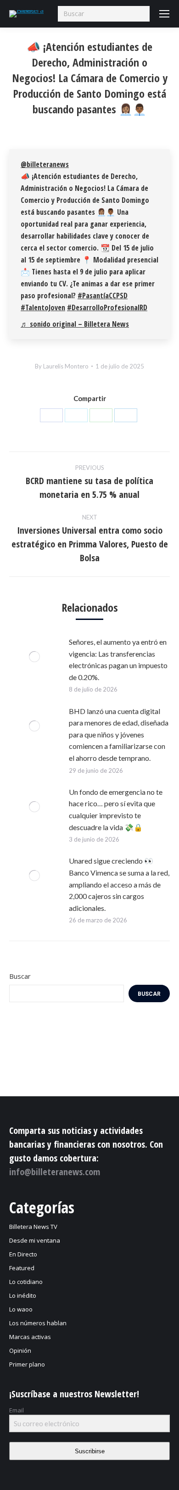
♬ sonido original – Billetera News (75, 324)
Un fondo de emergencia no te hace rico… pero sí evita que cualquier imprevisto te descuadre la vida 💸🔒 (115, 809)
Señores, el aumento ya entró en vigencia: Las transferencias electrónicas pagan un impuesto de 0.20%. (118, 659)
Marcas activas (30, 1337)
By (62, 366)
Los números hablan (38, 1323)
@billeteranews (45, 164)
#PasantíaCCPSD (103, 295)
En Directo (23, 1254)
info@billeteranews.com (54, 1172)
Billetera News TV (33, 1226)
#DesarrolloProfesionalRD (107, 307)
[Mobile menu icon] (164, 13)
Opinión (20, 1350)
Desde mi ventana (34, 1240)
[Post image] (34, 656)
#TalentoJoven (43, 307)
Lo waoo (21, 1309)
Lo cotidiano (26, 1282)
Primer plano (27, 1364)
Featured (21, 1268)
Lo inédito (22, 1295)
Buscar (20, 976)
